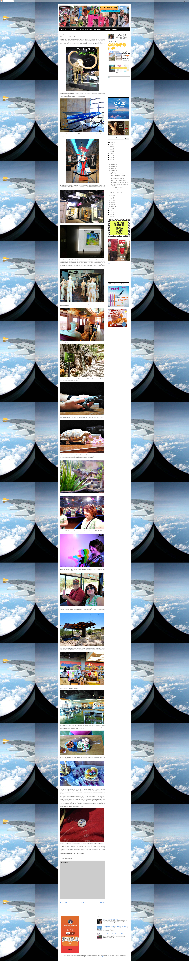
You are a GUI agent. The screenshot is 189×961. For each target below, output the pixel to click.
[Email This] (65, 858)
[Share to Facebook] (69, 858)
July (112, 195)
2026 (111, 144)
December (113, 164)
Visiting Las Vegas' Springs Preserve (118, 180)
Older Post (102, 902)
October (113, 168)
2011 (111, 216)
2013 (111, 212)
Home (82, 902)
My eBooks (73, 29)
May (112, 198)
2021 (111, 153)
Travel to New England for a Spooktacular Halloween (114, 933)
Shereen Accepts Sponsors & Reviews (90, 29)
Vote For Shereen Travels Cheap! (118, 191)
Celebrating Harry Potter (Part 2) (117, 189)
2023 (111, 149)
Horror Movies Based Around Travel (110, 919)
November (113, 166)
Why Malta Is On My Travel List (117, 178)
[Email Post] (63, 858)
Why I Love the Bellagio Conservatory (119, 192)
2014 (111, 210)
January (113, 206)
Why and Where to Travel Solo (117, 173)
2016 (111, 163)
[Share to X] (68, 858)
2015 (111, 208)
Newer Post (63, 902)
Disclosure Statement (111, 29)
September (113, 170)
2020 (111, 155)
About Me (63, 29)
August (112, 172)
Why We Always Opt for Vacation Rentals (119, 182)
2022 (111, 151)
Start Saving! (118, 72)
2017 (111, 161)
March (112, 202)
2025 (111, 146)
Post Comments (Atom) (71, 905)
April (112, 200)
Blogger (103, 956)
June (112, 197)
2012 (111, 214)
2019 (111, 157)
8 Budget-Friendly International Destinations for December (115, 926)
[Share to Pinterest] (71, 858)
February (113, 204)
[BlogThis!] (67, 858)
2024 (111, 148)
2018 (111, 159)
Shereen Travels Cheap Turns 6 (117, 187)
